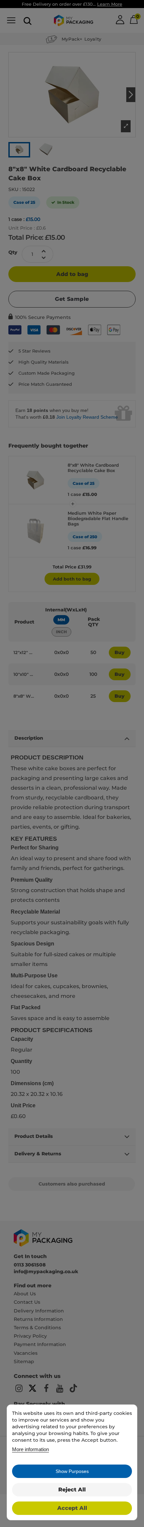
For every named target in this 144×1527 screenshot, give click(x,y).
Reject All (72, 1489)
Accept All (72, 1508)
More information (30, 1449)
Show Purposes (72, 1471)
